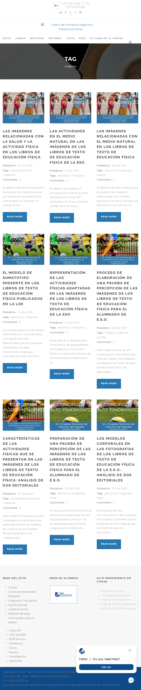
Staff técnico (17, 639)
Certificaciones (17, 605)
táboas (101, 174)
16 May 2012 (25, 312)
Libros (13, 647)
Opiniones (15, 661)
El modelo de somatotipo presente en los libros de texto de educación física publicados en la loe (23, 288)
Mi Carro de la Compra (106, 38)
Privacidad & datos (24, 685)
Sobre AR (15, 630)
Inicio (7, 38)
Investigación (17, 656)
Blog (82, 38)
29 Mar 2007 (72, 488)
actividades (18, 498)
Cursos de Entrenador (22, 591)
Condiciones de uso (92, 685)
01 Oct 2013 (72, 170)
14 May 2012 (72, 322)
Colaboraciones (18, 609)
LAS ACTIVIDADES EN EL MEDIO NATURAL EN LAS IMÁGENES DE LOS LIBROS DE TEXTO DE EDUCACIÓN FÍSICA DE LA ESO (68, 146)
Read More (15, 216)
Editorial (55, 38)
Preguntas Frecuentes (22, 600)
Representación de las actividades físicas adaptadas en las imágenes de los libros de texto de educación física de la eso (70, 293)
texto (53, 497)
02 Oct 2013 (25, 165)
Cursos (20, 38)
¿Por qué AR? (17, 634)
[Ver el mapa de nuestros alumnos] (63, 594)
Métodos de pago (19, 613)
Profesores (16, 643)
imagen (110, 332)
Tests (70, 38)
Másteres (37, 38)
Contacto (114, 685)
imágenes (9, 174)
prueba (101, 337)
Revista (13, 652)
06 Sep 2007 (119, 328)
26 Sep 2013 (119, 165)
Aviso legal (45, 685)
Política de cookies (66, 685)
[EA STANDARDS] (70, 621)
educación (17, 170)
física (28, 170)
